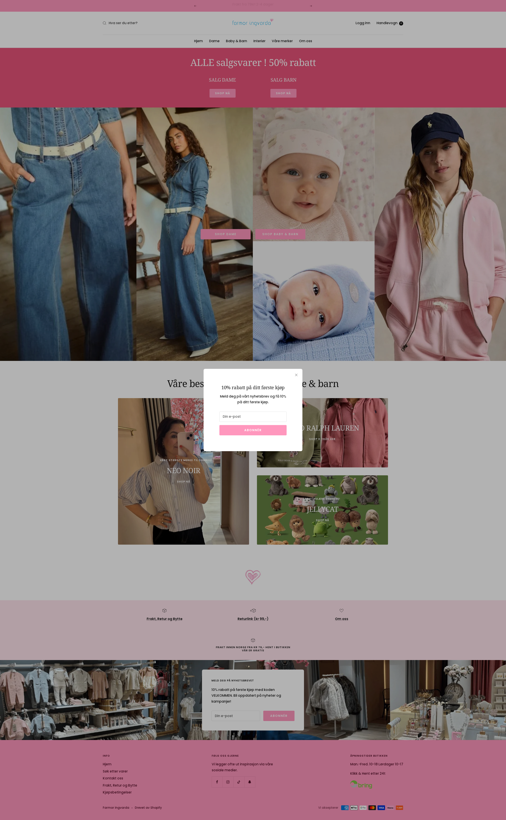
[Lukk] (296, 375)
